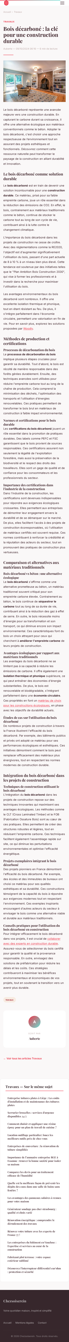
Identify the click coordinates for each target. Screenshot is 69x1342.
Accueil (7, 12)
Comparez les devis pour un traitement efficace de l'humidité (30, 1173)
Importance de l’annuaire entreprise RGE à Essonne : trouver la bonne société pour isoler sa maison (34, 1161)
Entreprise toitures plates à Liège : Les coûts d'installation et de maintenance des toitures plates (33, 1101)
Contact (42, 1322)
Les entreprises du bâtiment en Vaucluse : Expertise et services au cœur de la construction (32, 1246)
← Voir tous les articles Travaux (22, 1058)
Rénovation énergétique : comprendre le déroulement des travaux (31, 1221)
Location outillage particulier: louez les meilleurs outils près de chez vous (30, 1136)
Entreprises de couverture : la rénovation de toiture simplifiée (33, 1147)
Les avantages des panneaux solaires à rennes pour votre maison (34, 1199)
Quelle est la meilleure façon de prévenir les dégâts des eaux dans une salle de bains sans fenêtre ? (34, 1186)
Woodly (28, 328)
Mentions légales (24, 1322)
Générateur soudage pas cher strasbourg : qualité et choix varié (32, 1210)
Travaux (18, 12)
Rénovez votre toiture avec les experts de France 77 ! (31, 1233)
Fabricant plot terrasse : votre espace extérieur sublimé (29, 1258)
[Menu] (62, 3)
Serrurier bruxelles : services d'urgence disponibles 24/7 (31, 1114)
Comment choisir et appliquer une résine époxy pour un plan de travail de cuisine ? (32, 1125)
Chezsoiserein (14, 1300)
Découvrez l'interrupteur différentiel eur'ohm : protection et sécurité (34, 1270)
